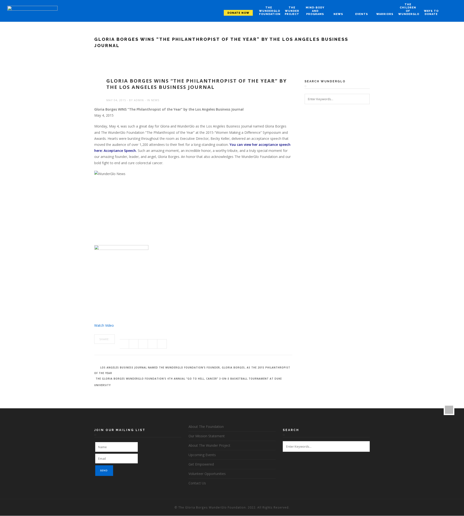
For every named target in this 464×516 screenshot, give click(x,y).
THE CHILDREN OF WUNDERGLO (408, 9)
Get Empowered (201, 464)
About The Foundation (206, 426)
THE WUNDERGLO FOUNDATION (268, 10)
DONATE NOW (238, 12)
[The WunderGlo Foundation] (32, 11)
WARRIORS (384, 14)
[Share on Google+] (143, 344)
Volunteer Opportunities (207, 473)
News (155, 100)
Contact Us (197, 483)
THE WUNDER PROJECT (292, 10)
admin (139, 100)
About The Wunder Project (209, 445)
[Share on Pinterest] (152, 344)
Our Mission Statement (206, 436)
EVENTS (361, 14)
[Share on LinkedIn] (162, 344)
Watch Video (104, 325)
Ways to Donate (431, 12)
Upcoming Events (202, 454)
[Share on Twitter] (133, 344)
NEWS (338, 14)
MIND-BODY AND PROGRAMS (315, 10)
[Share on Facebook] (124, 344)
